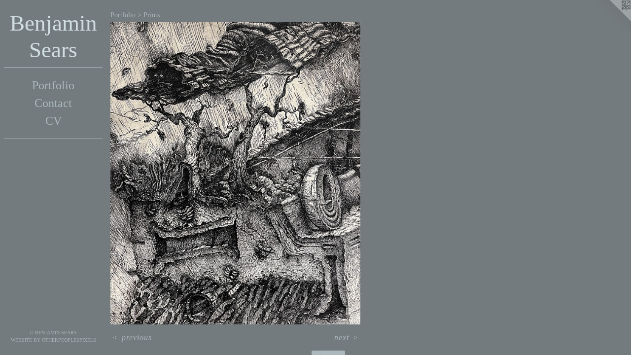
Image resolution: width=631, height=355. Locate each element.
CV (53, 120)
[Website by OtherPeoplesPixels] (611, 19)
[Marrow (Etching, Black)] (235, 173)
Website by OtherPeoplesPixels (53, 340)
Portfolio (53, 85)
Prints (151, 15)
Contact (53, 103)
